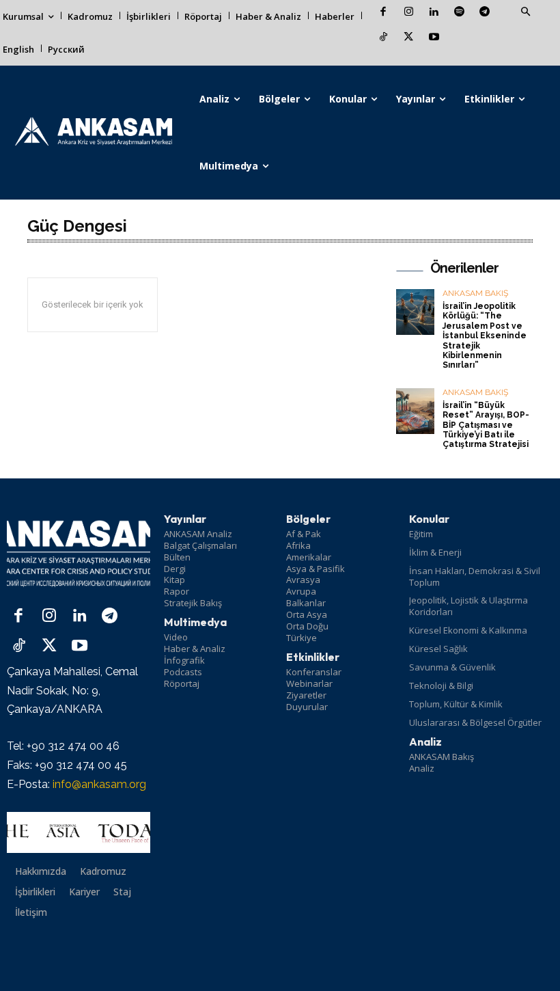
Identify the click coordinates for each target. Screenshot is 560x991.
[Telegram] (484, 12)
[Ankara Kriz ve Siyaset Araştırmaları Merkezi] (93, 132)
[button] (525, 12)
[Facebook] (383, 12)
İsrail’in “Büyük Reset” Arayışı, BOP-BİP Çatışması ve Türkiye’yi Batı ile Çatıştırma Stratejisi (486, 425)
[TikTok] (383, 38)
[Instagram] (409, 12)
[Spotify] (459, 12)
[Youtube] (434, 38)
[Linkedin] (434, 12)
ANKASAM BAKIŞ (475, 293)
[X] (409, 38)
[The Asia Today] (78, 832)
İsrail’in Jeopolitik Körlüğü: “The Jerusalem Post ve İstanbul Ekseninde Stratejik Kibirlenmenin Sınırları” (485, 335)
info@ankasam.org (99, 784)
